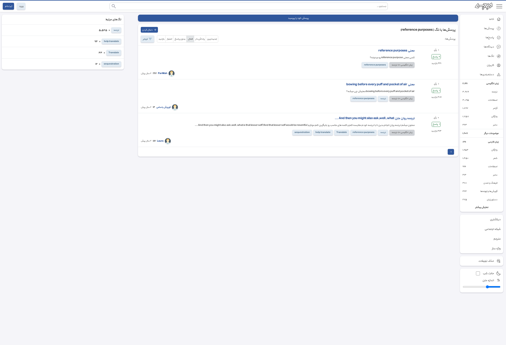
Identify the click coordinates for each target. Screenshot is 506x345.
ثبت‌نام (8, 6)
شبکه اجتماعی (492, 229)
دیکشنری (495, 219)
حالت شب (488, 273)
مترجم (496, 239)
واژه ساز (496, 248)
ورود (21, 6)
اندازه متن (488, 280)
